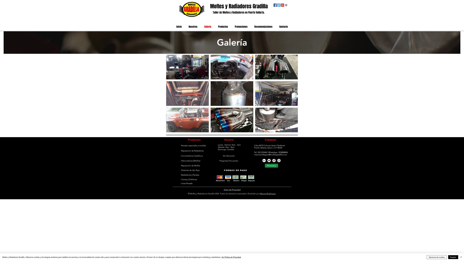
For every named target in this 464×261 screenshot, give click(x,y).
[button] (187, 67)
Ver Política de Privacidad (231, 257)
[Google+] (282, 5)
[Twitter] (278, 5)
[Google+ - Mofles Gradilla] (264, 160)
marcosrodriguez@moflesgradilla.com (270, 154)
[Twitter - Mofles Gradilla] (269, 160)
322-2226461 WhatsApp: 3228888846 (272, 152)
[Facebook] (275, 5)
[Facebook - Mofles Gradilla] (274, 160)
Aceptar (453, 257)
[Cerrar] (461, 257)
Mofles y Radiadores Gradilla (239, 6)
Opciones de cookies (437, 257)
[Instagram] (286, 5)
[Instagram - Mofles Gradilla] (279, 160)
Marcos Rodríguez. (268, 193)
